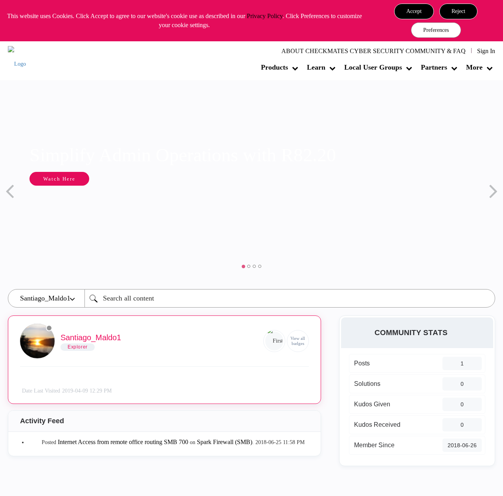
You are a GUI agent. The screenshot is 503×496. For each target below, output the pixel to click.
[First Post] (274, 341)
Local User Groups (373, 67)
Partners (434, 67)
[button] (414, 11)
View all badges (297, 341)
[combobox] (289, 298)
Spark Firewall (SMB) (224, 442)
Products (274, 67)
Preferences (436, 30)
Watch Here (59, 179)
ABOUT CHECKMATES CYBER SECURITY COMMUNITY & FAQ (373, 51)
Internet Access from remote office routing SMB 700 (123, 442)
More (474, 67)
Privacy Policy (265, 16)
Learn (316, 67)
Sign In (486, 51)
